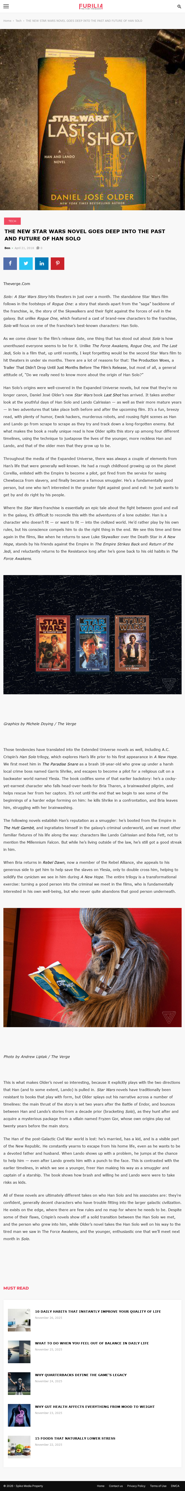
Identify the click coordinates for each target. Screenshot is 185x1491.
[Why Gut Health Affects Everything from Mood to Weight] (19, 1415)
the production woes (150, 360)
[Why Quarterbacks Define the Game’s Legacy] (19, 1383)
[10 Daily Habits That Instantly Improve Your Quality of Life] (19, 1319)
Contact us (116, 1486)
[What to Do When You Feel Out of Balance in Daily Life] (19, 1351)
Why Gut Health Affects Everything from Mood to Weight (95, 1407)
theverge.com (16, 283)
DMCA (175, 1486)
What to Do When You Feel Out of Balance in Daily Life (92, 1343)
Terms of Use (158, 1486)
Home (7, 20)
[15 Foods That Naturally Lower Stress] (19, 1446)
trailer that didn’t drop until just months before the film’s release (65, 367)
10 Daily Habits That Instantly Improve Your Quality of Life (98, 1311)
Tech (19, 20)
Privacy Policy (136, 1486)
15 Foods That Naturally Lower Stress (75, 1438)
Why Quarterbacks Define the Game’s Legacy (81, 1375)
